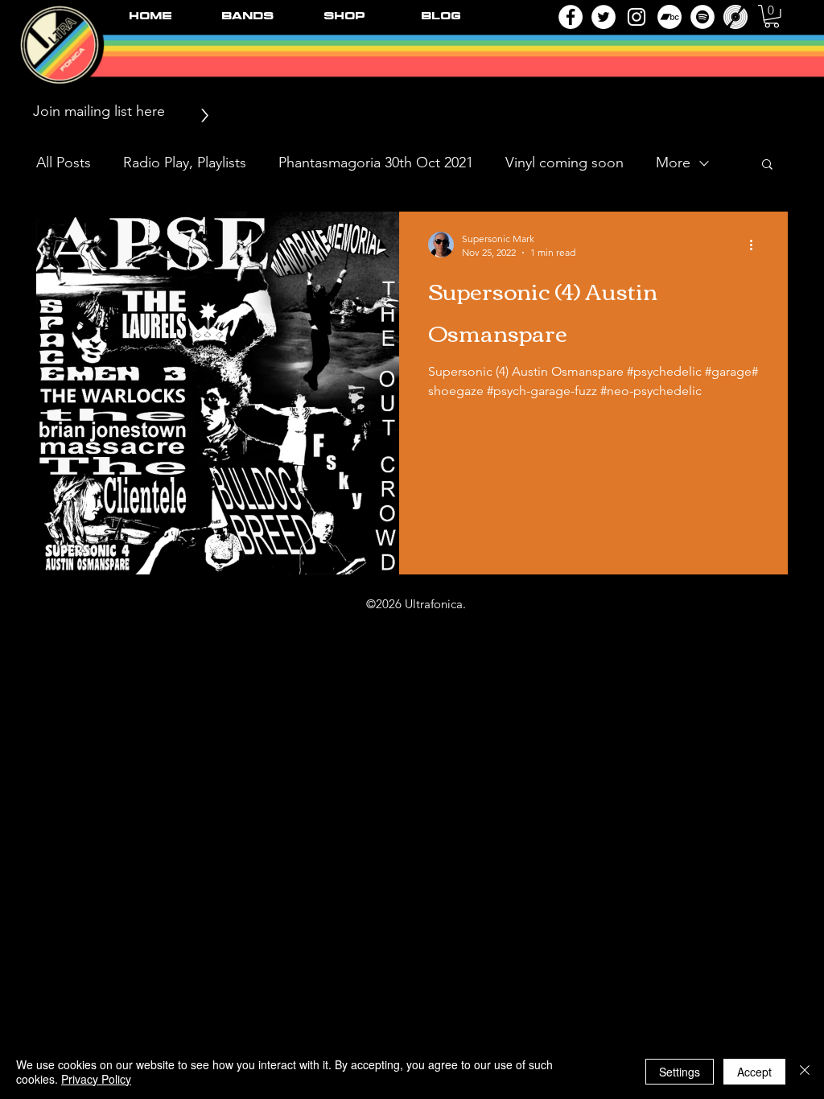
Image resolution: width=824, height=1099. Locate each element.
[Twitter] (603, 17)
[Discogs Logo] (735, 17)
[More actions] (756, 244)
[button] (771, 16)
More (673, 162)
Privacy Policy (96, 1079)
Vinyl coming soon (564, 162)
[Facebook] (570, 17)
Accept (754, 1072)
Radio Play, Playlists (184, 162)
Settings (679, 1072)
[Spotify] (702, 17)
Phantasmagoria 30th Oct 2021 (375, 162)
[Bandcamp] (669, 17)
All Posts (63, 162)
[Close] (804, 1071)
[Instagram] (636, 17)
